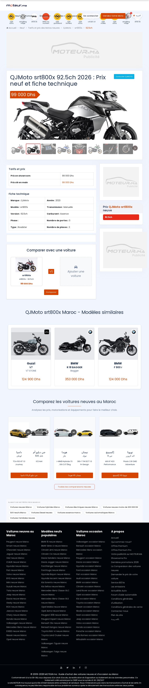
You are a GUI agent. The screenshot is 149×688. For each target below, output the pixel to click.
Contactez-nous (119, 611)
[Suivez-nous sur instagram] (86, 667)
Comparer (51, 292)
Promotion (30, 16)
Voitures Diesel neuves (41, 512)
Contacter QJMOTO (124, 76)
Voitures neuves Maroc (21, 507)
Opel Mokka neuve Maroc (54, 606)
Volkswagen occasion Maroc (90, 541)
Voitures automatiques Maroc (100, 512)
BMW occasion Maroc (87, 582)
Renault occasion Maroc (88, 545)
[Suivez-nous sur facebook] (79, 667)
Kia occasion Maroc (86, 598)
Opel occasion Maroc (87, 594)
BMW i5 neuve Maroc (51, 541)
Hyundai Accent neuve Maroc (56, 578)
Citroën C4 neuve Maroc (53, 553)
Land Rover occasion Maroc (90, 590)
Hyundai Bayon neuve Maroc (55, 574)
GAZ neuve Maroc (15, 558)
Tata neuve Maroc (15, 590)
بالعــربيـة (115, 619)
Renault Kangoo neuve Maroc (56, 627)
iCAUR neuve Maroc (16, 562)
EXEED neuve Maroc (16, 631)
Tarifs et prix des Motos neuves (44, 27)
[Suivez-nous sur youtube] (61, 667)
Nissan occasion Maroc (88, 606)
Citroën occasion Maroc (88, 586)
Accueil (12, 27)
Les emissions (118, 586)
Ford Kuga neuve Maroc (53, 570)
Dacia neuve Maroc (16, 598)
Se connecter (90, 15)
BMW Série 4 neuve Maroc (54, 545)
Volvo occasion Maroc (87, 623)
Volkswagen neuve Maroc (19, 623)
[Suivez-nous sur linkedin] (74, 667)
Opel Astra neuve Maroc (53, 610)
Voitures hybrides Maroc (48, 507)
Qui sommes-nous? (121, 541)
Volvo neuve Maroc (16, 574)
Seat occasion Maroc (87, 614)
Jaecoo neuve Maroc (17, 610)
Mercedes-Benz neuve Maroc (21, 627)
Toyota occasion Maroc (88, 602)
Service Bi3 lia (118, 582)
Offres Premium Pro (121, 550)
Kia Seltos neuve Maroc (53, 586)
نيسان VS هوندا (120, 475)
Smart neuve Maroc (16, 545)
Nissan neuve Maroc (16, 635)
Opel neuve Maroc (15, 639)
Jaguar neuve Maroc (16, 553)
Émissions (44, 16)
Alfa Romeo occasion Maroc (90, 635)
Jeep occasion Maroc (87, 619)
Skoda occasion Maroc (87, 610)
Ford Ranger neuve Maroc (54, 566)
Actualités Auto (119, 590)
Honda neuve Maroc (16, 619)
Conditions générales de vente (126, 607)
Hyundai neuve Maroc (17, 566)
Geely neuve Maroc (16, 602)
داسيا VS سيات (29, 475)
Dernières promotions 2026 (125, 562)
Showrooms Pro (119, 558)
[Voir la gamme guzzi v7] (74, 344)
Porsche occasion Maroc (88, 631)
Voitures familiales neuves (22, 518)
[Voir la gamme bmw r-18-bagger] (118, 344)
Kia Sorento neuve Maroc (54, 582)
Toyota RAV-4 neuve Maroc (55, 631)
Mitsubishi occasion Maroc (89, 639)
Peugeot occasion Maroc (89, 558)
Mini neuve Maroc (15, 582)
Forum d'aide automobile (124, 594)
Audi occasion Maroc (86, 578)
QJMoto (67, 27)
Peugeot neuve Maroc (17, 541)
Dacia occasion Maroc (87, 562)
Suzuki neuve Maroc (16, 586)
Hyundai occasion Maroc (88, 566)
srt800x (78, 27)
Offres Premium (119, 546)
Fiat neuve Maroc (15, 570)
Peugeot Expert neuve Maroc (56, 619)
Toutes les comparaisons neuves (74, 486)
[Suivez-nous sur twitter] (67, 667)
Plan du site (117, 615)
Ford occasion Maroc (86, 570)
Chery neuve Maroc (16, 614)
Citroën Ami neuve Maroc (54, 549)
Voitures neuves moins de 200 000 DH (120, 507)
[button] (14, 115)
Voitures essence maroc (69, 512)
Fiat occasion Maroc (86, 574)
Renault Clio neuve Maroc (54, 623)
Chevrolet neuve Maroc (18, 549)
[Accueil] (11, 16)
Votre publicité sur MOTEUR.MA (126, 554)
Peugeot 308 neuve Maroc (54, 614)
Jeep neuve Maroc (15, 594)
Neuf (17, 16)
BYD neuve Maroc (15, 578)
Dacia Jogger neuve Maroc (55, 562)
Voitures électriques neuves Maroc (81, 507)
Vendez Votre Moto (113, 15)
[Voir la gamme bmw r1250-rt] (31, 344)
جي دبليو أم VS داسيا (74, 475)
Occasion (73, 16)
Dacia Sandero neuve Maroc (55, 558)
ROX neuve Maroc (15, 606)
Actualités (59, 16)
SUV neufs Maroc (18, 512)
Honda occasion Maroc (88, 627)
